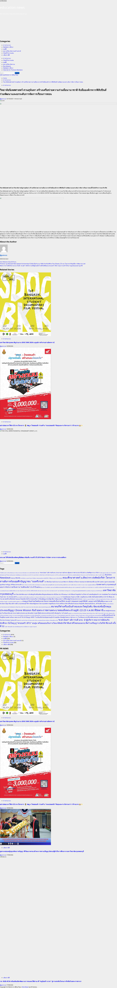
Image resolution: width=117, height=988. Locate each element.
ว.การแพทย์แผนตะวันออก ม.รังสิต (70, 597)
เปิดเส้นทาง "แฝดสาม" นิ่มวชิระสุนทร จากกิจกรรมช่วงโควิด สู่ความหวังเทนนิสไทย (86, 615)
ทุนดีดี (5, 49)
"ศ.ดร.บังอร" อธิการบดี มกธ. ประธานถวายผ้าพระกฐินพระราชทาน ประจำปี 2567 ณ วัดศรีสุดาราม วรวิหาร (69, 572)
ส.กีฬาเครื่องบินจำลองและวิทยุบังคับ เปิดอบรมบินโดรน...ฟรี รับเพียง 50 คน (85, 603)
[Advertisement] (58, 27)
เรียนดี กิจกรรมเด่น (8, 53)
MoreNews (25, 987)
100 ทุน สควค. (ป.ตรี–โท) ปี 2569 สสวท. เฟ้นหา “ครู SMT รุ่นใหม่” (92, 575)
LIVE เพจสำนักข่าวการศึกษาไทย (9, 75)
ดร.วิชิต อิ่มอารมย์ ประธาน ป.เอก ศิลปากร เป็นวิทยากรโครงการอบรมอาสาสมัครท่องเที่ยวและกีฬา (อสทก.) (75, 582)
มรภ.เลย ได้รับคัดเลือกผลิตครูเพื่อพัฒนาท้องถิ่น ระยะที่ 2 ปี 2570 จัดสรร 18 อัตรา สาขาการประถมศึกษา (33, 557)
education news (12, 7)
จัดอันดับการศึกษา (8, 47)
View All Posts (12, 262)
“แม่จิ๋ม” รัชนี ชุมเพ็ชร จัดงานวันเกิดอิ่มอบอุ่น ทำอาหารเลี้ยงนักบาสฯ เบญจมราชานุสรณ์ (21, 626)
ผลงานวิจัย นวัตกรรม (9, 64)
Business (108, 575)
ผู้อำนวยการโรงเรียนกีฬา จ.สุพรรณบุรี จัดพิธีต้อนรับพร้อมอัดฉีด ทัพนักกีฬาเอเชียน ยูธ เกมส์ (57, 587)
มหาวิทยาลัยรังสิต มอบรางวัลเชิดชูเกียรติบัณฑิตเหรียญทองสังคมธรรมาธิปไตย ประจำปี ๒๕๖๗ (40, 594)
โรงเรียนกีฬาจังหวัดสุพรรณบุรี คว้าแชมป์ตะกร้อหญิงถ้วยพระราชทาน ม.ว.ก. (56, 617)
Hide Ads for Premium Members (13, 70)
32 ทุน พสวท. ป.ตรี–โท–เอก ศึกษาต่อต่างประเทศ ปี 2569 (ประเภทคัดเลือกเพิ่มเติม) (65, 575)
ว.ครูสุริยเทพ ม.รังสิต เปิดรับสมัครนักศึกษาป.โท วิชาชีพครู (96, 597)
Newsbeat (5, 577)
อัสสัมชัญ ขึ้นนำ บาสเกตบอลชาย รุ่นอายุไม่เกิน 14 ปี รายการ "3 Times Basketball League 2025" (53, 615)
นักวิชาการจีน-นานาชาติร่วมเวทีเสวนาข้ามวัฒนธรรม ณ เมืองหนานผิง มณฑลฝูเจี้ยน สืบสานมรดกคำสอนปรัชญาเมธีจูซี (43, 584)
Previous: (42, 264)
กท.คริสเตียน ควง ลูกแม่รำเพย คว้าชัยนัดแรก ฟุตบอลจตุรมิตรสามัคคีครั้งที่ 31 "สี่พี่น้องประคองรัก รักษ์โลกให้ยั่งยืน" (41, 578)
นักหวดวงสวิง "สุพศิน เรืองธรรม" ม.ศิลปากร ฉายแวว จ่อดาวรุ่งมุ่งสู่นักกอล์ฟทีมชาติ (81, 584)
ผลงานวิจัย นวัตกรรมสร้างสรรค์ (12, 51)
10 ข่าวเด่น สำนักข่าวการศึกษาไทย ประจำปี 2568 (40, 575)
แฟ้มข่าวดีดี (6, 55)
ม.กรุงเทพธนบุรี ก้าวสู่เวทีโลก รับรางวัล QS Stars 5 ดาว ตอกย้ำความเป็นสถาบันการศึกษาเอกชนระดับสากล (94, 587)
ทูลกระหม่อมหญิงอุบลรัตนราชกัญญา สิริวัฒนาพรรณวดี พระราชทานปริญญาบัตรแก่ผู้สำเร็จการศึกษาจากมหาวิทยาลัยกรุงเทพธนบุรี (42, 851)
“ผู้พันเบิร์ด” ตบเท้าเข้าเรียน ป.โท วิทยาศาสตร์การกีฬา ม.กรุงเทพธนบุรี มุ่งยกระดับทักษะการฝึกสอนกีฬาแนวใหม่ (37, 620)
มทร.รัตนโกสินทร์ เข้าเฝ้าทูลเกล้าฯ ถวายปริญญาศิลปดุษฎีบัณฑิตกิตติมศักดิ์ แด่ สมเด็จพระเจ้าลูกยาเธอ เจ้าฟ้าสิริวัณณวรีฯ (80, 590)
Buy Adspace (7, 66)
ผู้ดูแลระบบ (3, 99)
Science (13, 578)
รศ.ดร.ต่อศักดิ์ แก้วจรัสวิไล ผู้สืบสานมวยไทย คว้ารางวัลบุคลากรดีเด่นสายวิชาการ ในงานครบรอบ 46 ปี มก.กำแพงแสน (38, 597)
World (18, 578)
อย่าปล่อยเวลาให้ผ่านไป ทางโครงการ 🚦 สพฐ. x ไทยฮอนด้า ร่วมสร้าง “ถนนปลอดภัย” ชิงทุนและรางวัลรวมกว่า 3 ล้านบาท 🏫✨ (41, 425)
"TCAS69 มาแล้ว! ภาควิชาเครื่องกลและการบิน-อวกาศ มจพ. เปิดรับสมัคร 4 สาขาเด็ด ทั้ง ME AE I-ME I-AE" (19, 572)
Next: (41, 266)
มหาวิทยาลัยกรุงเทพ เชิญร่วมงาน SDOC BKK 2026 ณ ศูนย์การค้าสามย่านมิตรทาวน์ (27, 342)
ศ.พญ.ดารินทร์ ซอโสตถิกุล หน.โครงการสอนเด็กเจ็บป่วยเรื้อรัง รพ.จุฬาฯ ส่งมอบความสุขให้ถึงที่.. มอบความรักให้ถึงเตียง (63, 601)
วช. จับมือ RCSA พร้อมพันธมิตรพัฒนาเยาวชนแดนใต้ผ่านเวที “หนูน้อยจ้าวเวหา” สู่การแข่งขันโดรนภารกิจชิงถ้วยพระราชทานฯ (40, 981)
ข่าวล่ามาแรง (7, 45)
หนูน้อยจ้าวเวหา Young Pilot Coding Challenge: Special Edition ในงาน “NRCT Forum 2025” (85, 613)
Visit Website (4, 262)
